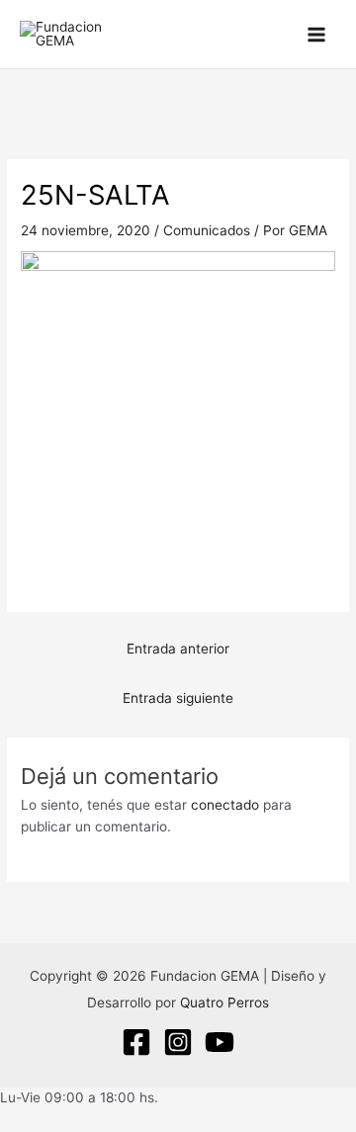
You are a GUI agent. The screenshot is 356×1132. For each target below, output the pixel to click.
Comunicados (206, 230)
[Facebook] (136, 1042)
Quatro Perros (224, 1002)
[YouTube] (219, 1042)
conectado (225, 805)
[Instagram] (178, 1042)
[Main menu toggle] (317, 34)
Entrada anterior (178, 648)
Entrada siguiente (178, 698)
